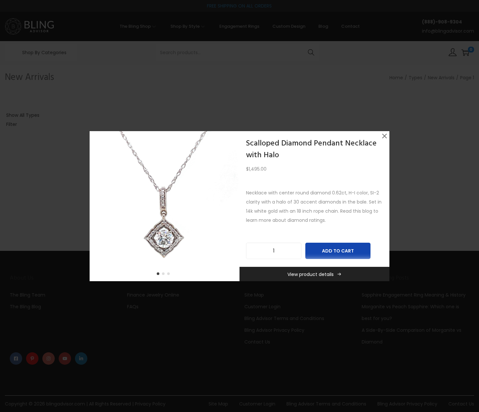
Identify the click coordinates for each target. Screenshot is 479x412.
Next (232, 206)
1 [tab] (159, 275)
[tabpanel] (165, 206)
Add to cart (338, 251)
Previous (97, 206)
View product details (310, 274)
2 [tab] (164, 275)
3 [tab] (169, 275)
